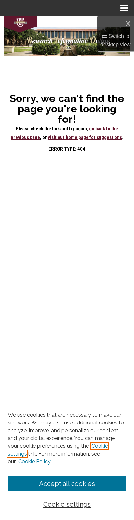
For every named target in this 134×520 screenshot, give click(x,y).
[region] (67, 461)
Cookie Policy (34, 461)
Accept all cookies (67, 484)
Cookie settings (67, 504)
